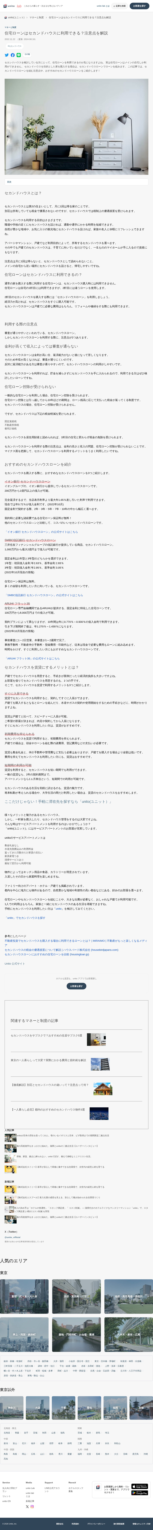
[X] (27, 1506)
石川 (24, 1443)
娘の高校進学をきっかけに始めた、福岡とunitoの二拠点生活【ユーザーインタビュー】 (58, 1146)
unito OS (6, 1501)
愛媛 (70, 1454)
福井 (33, 1443)
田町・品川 (63, 1371)
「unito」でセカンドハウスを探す (25, 917)
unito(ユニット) (16, 828)
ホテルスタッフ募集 (76, 1489)
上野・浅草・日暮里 (114, 1366)
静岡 (70, 1443)
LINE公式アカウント (52, 1489)
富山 (15, 1443)
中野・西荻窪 (79, 1371)
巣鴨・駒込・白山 (35, 1375)
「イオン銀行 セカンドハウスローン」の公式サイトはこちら (41, 531)
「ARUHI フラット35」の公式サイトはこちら (32, 658)
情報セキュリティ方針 (142, 1524)
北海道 (7, 1433)
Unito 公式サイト (15, 963)
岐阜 (60, 1443)
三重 (80, 1443)
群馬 (98, 1433)
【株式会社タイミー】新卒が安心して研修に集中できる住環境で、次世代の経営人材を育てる (60, 1167)
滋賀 (89, 1443)
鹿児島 (135, 1454)
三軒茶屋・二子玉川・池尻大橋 (18, 1366)
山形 (53, 1433)
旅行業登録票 (119, 1524)
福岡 (80, 1454)
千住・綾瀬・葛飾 (68, 1366)
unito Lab (30, 1488)
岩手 (26, 1433)
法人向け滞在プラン (9, 1489)
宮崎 (125, 1454)
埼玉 (107, 1433)
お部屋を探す (139, 6)
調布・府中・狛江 (46, 1366)
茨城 (80, 1433)
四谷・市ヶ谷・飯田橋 (37, 1361)
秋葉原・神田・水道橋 (130, 1361)
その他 (27, 54)
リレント (6, 1496)
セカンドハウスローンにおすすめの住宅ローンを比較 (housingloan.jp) (47, 954)
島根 (15, 1454)
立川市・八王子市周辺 (130, 1371)
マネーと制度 (10, 27)
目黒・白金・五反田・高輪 (102, 1371)
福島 (63, 1433)
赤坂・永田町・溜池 (90, 1366)
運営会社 (59, 1524)
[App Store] (139, 1486)
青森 (17, 1433)
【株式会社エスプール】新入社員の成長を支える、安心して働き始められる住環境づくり (58, 1197)
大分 (116, 1454)
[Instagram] (32, 1506)
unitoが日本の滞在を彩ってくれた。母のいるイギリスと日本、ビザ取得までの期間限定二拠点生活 (63, 1135)
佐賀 (89, 1454)
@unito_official (12, 1237)
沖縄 (146, 1454)
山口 (42, 1454)
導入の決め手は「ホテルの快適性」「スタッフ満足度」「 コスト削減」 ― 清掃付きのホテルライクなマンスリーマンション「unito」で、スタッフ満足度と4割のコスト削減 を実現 (81, 1209)
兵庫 (98, 1443)
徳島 (51, 1454)
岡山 (24, 1454)
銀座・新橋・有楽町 (13, 1361)
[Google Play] (139, 1493)
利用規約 (75, 1524)
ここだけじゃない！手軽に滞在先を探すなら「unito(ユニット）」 (59, 801)
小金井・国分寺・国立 (79, 1361)
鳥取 (6, 1454)
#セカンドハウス (15, 46)
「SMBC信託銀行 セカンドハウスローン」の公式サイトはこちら (44, 595)
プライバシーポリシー (96, 1524)
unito (7, 837)
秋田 (44, 1433)
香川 (60, 1454)
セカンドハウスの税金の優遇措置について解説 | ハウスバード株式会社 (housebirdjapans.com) (61, 949)
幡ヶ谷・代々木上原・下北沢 (17, 1371)
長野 (51, 1443)
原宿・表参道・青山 (13, 1375)
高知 (6, 1459)
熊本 (107, 1454)
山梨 (42, 1443)
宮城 (35, 1433)
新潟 (6, 1443)
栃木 (89, 1433)
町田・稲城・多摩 (44, 1371)
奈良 (107, 1443)
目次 (9, 182)
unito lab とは (103, 6)
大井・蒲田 (58, 1361)
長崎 (98, 1454)
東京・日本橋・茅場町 (105, 1361)
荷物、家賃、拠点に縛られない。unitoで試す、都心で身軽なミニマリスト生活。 (54, 1156)
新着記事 (30, 1501)
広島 (33, 1454)
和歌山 (117, 1443)
